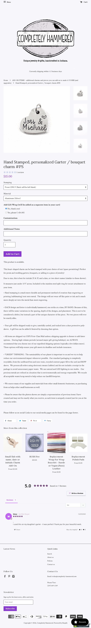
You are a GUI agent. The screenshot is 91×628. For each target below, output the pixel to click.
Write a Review (77, 493)
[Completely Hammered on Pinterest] (9, 577)
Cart (85, 2)
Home (6, 80)
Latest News (9, 549)
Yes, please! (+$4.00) (16, 212)
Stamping (8, 182)
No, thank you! (13, 208)
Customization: (11, 218)
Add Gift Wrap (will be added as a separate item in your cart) (32, 204)
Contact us (51, 564)
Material (7, 193)
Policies (49, 561)
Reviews (10, 500)
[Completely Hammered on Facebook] (5, 577)
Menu (8, 2)
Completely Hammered (45, 623)
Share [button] (18, 530)
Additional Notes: (12, 229)
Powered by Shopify (60, 623)
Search (49, 554)
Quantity (7, 240)
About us (50, 557)
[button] (80, 530)
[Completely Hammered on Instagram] (13, 577)
